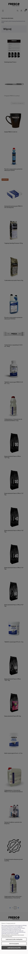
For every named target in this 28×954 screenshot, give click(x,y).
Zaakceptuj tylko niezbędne (14, 939)
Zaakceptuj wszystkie (14, 947)
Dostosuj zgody (14, 943)
